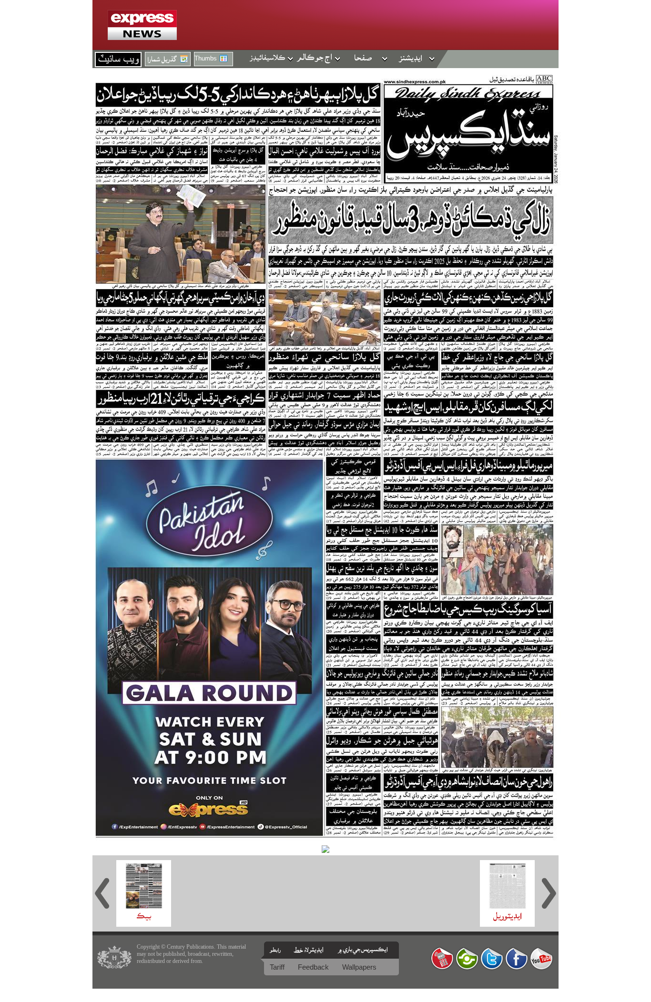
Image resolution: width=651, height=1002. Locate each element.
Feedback (314, 967)
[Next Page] (547, 893)
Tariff (278, 967)
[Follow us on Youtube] (541, 958)
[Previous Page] (104, 893)
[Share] (467, 958)
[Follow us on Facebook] (516, 958)
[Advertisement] (47, 430)
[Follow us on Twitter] (491, 958)
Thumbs (205, 58)
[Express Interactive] (442, 958)
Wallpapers (359, 967)
